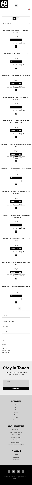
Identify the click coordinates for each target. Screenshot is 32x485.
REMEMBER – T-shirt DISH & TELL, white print (16, 75)
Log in (3, 346)
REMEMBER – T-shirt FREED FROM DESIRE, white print (16, 145)
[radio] (8, 43)
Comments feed (6, 350)
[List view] (17, 18)
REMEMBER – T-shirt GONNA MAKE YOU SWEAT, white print (16, 169)
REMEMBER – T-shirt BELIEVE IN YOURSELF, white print (16, 31)
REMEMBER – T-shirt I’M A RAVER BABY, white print (16, 263)
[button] (16, 5)
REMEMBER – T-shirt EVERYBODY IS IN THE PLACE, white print (16, 122)
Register (4, 344)
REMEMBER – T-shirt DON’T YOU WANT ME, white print (16, 98)
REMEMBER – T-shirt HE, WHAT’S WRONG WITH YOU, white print (16, 216)
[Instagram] (13, 471)
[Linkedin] (23, 471)
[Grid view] (14, 18)
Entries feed (5, 348)
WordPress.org (5, 352)
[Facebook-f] (9, 471)
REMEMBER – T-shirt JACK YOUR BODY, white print (16, 287)
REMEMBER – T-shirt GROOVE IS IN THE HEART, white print (16, 192)
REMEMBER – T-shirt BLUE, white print (16, 54)
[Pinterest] (18, 471)
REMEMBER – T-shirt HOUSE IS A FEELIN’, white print (16, 240)
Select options (16, 40)
